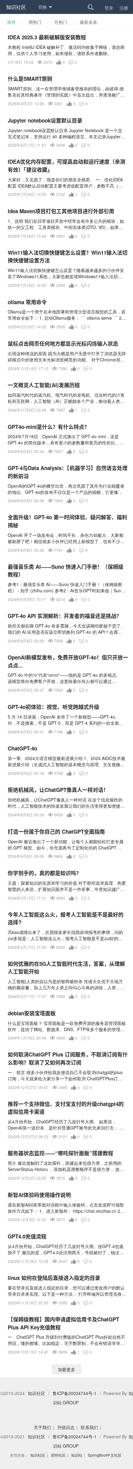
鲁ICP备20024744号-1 (75, 1393)
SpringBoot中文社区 (105, 1455)
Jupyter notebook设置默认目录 (45, 120)
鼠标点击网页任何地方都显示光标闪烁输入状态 (63, 343)
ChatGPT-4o (22, 748)
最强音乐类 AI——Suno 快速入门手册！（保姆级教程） (65, 570)
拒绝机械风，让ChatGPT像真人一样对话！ (58, 789)
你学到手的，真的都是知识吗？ (44, 873)
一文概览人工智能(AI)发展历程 (44, 385)
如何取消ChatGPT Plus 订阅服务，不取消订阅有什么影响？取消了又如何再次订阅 (68, 1058)
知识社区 (16, 7)
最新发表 (88, 22)
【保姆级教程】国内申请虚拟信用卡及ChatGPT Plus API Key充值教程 (63, 1323)
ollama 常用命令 (27, 302)
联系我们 (89, 1427)
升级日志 (66, 1427)
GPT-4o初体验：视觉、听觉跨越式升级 (53, 707)
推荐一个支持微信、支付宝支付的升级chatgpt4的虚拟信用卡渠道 (66, 1108)
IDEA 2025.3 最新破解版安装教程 (47, 37)
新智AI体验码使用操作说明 (39, 1195)
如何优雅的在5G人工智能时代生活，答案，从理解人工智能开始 (66, 967)
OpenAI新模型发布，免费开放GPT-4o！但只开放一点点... (68, 661)
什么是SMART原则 (30, 78)
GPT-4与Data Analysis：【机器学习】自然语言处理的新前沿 (67, 472)
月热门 (60, 22)
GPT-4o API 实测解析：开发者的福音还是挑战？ (65, 616)
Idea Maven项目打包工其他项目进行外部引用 (61, 211)
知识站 (76, 1455)
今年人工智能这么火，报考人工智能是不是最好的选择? (65, 918)
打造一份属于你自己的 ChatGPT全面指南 (56, 831)
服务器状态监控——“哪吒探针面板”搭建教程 (60, 1153)
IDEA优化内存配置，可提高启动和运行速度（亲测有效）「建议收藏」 (66, 165)
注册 (123, 8)
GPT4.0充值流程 (27, 1236)
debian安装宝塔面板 (32, 1013)
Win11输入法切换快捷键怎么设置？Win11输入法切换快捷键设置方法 (67, 256)
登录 (109, 8)
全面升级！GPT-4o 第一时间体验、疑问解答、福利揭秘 (67, 521)
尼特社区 (58, 1455)
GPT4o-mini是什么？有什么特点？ (48, 426)
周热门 (34, 22)
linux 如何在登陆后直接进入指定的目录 (54, 1277)
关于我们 (42, 1427)
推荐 (11, 22)
